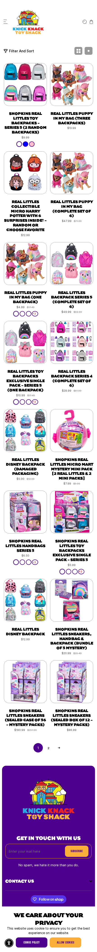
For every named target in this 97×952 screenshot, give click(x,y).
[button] (5, 22)
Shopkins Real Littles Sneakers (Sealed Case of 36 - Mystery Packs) (25, 717)
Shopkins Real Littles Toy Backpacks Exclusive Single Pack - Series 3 (72, 550)
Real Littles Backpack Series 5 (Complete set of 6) (71, 299)
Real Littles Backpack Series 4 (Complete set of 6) (71, 378)
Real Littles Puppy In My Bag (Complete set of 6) (72, 208)
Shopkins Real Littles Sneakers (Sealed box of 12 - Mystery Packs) (72, 717)
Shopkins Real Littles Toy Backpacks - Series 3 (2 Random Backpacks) (25, 122)
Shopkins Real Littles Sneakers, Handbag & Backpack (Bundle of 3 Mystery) (71, 638)
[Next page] (59, 748)
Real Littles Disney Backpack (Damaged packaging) (25, 466)
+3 (34, 313)
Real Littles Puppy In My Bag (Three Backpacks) (72, 118)
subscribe (77, 851)
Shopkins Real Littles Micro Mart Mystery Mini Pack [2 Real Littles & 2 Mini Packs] (71, 468)
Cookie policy (31, 942)
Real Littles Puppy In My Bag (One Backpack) (25, 297)
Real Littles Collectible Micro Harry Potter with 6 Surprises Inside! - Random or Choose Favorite (25, 215)
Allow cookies (65, 942)
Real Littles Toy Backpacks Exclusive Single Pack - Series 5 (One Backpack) (25, 380)
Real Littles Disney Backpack (25, 631)
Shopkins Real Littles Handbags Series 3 (25, 545)
